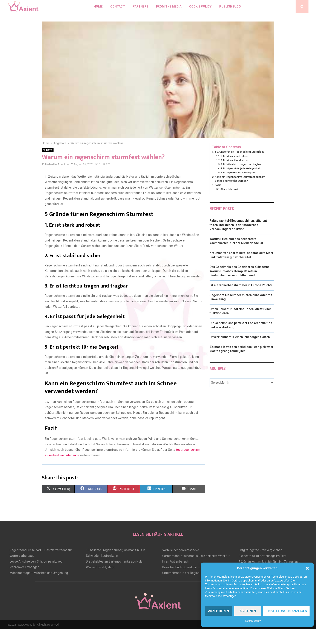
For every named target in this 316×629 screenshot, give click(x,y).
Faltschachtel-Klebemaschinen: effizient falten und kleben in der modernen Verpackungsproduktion (238, 225)
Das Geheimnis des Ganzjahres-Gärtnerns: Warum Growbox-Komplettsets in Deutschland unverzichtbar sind (240, 271)
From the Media (168, 6)
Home (98, 6)
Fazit (218, 185)
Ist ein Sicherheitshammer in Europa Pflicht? (241, 285)
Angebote (47, 150)
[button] (307, 568)
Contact (117, 6)
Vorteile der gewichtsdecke (180, 550)
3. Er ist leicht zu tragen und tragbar (241, 164)
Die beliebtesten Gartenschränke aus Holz (114, 561)
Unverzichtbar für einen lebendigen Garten (240, 337)
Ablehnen (247, 611)
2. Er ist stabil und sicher (235, 160)
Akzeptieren (218, 611)
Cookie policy (253, 620)
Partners (140, 6)
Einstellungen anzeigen (286, 611)
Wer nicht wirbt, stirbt (100, 567)
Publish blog (230, 6)
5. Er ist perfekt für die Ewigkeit (238, 172)
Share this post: (230, 189)
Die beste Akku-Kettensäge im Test (262, 556)
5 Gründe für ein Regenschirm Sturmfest (239, 151)
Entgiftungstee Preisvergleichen (260, 550)
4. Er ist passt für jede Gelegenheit (240, 168)
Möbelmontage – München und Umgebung (39, 573)
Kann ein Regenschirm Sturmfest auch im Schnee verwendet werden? (240, 178)
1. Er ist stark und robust (234, 156)
